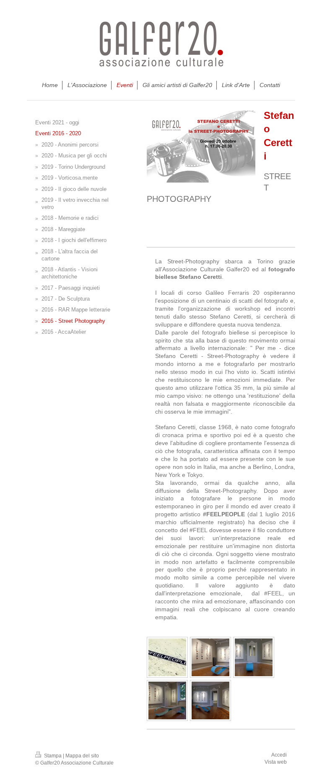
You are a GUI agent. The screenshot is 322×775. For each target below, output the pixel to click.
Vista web (276, 762)
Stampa (53, 756)
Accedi (279, 755)
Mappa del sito (82, 756)
